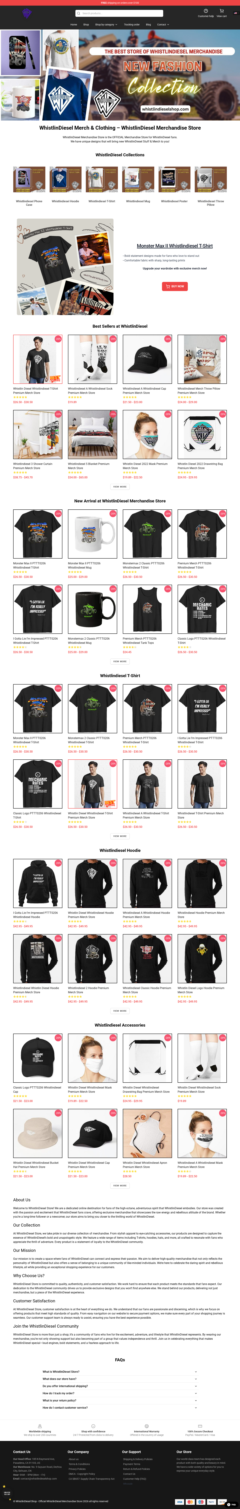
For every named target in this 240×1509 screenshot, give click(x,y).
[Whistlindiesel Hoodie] (66, 179)
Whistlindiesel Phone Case (29, 203)
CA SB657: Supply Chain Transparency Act (92, 1478)
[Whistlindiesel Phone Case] (29, 179)
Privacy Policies (77, 1469)
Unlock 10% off (7, 1493)
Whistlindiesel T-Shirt (102, 201)
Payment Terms (131, 1464)
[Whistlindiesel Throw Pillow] (211, 179)
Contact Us (129, 1474)
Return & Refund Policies (136, 1469)
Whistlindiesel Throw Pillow (211, 203)
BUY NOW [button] (177, 286)
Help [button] (234, 1504)
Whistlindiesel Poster (174, 201)
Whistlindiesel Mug (138, 201)
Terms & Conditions (79, 1464)
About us (74, 1459)
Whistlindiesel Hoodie (65, 201)
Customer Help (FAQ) (134, 1478)
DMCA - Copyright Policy (82, 1474)
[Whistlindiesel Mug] (138, 179)
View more (120, 487)
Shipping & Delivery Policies (138, 1459)
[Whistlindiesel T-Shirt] (102, 179)
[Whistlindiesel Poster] (174, 179)
